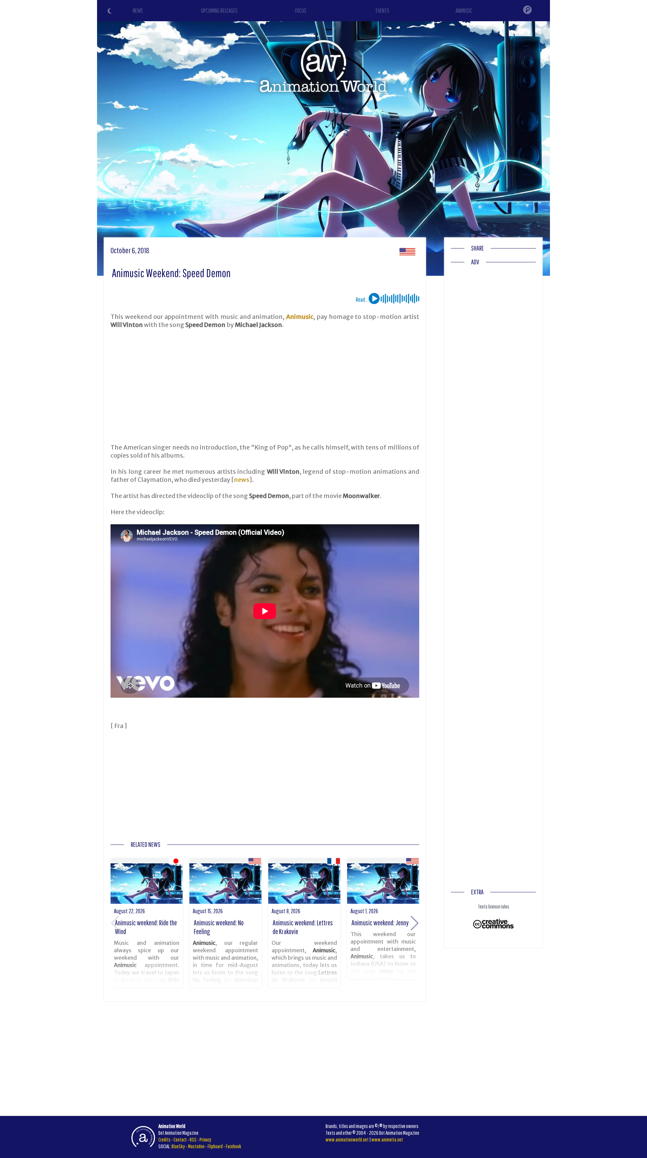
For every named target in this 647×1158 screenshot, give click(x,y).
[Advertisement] (265, 386)
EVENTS (382, 10)
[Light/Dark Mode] (110, 11)
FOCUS (300, 10)
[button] (414, 923)
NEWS (138, 10)
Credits (164, 1139)
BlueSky (178, 1146)
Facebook (233, 1146)
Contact (180, 1139)
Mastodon (196, 1146)
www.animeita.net (387, 1139)
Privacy (205, 1139)
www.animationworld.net (347, 1139)
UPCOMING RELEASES (219, 10)
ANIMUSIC (464, 10)
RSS (193, 1139)
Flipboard (215, 1146)
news (241, 480)
